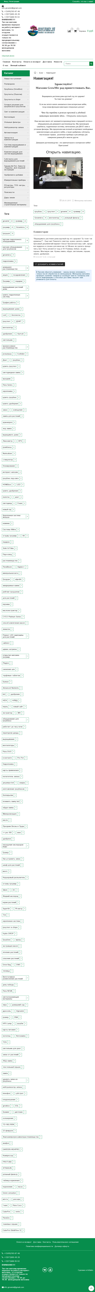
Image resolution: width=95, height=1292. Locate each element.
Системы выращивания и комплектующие (15, 146)
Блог (41, 73)
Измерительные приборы (15, 180)
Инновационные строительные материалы (15, 204)
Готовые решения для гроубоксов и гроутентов (14, 105)
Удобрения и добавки (13, 175)
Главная (6, 62)
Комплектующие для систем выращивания (13, 153)
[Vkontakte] (44, 1269)
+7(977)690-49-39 (12, 14)
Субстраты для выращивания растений (14, 160)
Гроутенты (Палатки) (13, 94)
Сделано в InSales (85, 1270)
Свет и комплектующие (14, 111)
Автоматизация (10, 132)
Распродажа (9, 84)
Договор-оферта (62, 1246)
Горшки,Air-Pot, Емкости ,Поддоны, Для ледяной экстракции (14, 168)
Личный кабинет (18, 65)
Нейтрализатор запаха (14, 127)
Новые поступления (12, 78)
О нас (5, 65)
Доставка (47, 62)
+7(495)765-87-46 (12, 11)
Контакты (17, 62)
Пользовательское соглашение (65, 1242)
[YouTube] (50, 1269)
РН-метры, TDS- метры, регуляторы (14, 186)
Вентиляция (9, 117)
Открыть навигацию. (76, 115)
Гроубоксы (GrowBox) (13, 89)
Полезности (9, 192)
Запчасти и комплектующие (11, 139)
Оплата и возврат (32, 62)
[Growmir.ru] (41, 30)
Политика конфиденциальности (39, 1246)
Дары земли (9, 197)
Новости (58, 62)
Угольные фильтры (12, 122)
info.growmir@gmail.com (12, 8)
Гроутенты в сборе (12, 99)
